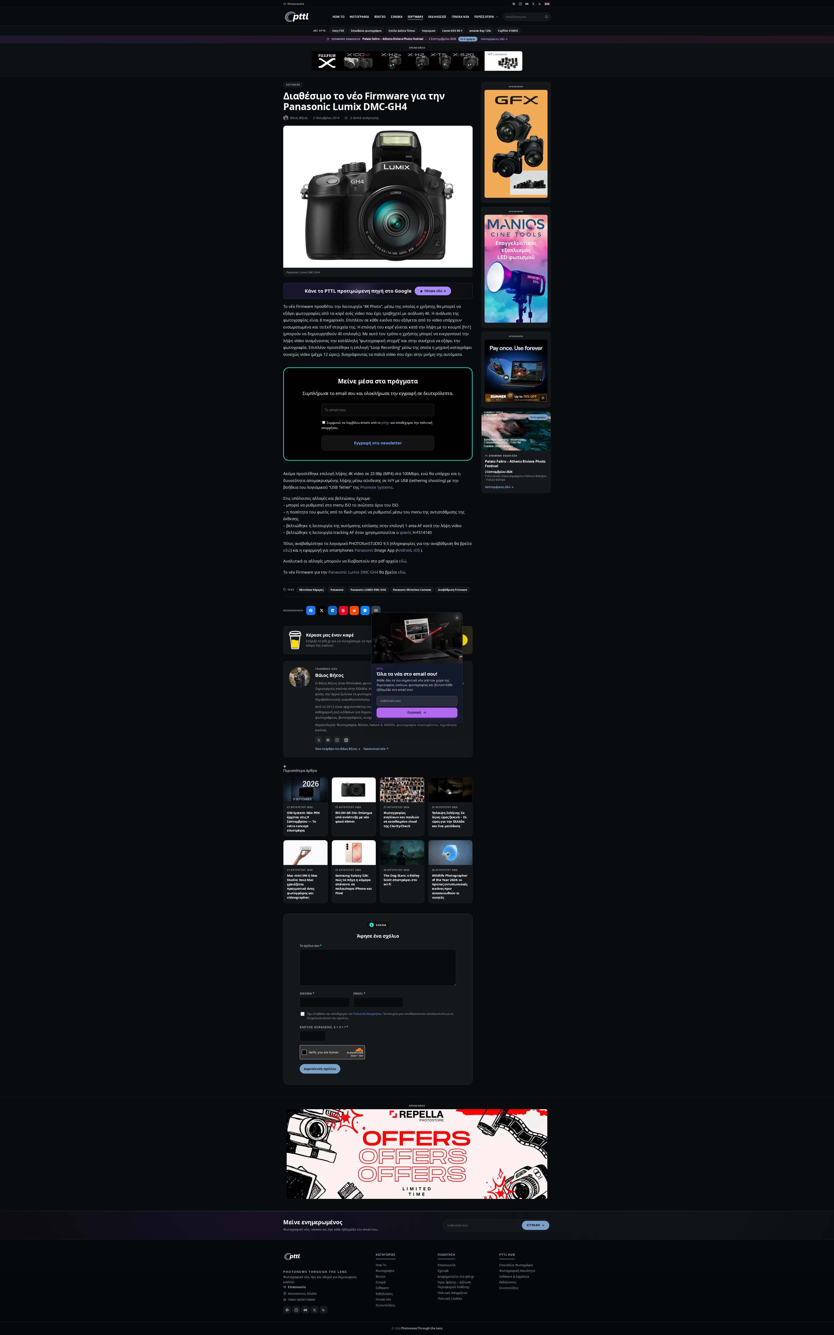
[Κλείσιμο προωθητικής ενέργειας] (457, 617)
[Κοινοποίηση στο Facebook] (310, 610)
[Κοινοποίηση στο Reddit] (354, 610)
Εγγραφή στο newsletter (378, 443)
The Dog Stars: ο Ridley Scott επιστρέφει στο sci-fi (402, 879)
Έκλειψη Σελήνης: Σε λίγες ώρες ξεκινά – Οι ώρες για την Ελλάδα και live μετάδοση (449, 819)
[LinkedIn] (346, 740)
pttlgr (385, 423)
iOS (417, 550)
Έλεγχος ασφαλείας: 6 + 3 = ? (324, 1027)
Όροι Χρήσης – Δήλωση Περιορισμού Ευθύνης (454, 1284)
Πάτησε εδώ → (435, 291)
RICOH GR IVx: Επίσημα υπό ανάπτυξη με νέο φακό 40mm (353, 817)
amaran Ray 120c (480, 31)
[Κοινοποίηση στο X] (321, 610)
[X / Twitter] (319, 740)
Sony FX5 (338, 31)
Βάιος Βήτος (299, 118)
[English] (547, 4)
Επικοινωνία (297, 1287)
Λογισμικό (428, 31)
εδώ (287, 550)
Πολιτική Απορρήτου (367, 1014)
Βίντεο (380, 17)
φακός (406, 532)
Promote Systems (376, 487)
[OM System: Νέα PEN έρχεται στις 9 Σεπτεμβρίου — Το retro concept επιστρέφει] (305, 789)
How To (339, 17)
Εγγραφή (533, 1225)
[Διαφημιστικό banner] (417, 61)
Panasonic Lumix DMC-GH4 (353, 572)
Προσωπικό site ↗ (376, 749)
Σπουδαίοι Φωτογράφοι (516, 1265)
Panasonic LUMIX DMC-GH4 (368, 590)
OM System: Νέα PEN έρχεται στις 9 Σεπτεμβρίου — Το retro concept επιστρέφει (303, 821)
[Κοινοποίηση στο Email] (376, 610)
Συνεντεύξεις (385, 1305)
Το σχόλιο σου (310, 946)
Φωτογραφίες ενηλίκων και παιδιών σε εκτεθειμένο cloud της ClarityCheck (401, 819)
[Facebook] (514, 4)
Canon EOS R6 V (452, 31)
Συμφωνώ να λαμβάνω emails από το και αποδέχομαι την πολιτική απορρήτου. (376, 425)
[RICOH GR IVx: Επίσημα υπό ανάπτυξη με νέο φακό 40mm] (354, 789)
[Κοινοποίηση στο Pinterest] (343, 610)
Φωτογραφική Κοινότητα (517, 1271)
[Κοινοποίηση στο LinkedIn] (332, 610)
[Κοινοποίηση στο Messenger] (365, 610)
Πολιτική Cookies (450, 1298)
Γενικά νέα (460, 17)
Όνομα (307, 993)
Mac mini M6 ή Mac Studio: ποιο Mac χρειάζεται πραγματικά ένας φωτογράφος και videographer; (302, 886)
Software (415, 17)
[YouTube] (527, 4)
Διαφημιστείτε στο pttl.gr (456, 1276)
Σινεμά (396, 17)
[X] (533, 4)
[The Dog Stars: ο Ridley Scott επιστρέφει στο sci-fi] (402, 852)
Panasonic (364, 550)
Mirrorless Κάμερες (311, 590)
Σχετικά (443, 1271)
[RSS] (540, 4)
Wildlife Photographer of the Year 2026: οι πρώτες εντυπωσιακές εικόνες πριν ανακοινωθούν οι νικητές (450, 886)
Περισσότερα (484, 17)
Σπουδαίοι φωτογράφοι (366, 31)
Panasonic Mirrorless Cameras (412, 590)
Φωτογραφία (359, 17)
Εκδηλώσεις (437, 17)
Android (404, 550)
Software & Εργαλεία (514, 1276)
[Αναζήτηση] (546, 16)
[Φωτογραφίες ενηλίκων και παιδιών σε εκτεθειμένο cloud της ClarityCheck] (402, 789)
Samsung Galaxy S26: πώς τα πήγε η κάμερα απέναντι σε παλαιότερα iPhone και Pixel (353, 884)
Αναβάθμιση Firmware (452, 590)
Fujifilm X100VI (508, 31)
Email (359, 993)
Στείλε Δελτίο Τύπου (402, 31)
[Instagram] (520, 4)
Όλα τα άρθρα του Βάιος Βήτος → (337, 749)
